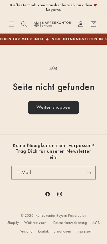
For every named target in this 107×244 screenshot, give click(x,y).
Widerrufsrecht (36, 223)
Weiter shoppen (53, 107)
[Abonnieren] (89, 172)
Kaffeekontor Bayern (51, 215)
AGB (96, 223)
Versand (26, 231)
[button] (11, 24)
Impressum (84, 231)
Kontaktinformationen (54, 231)
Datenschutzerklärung (70, 223)
